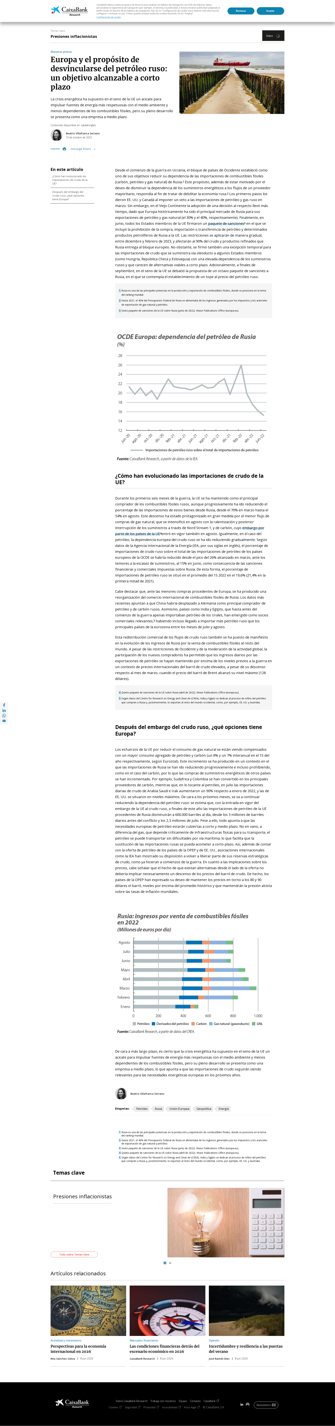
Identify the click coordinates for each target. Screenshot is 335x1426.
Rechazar (241, 11)
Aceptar (270, 11)
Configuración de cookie (108, 17)
